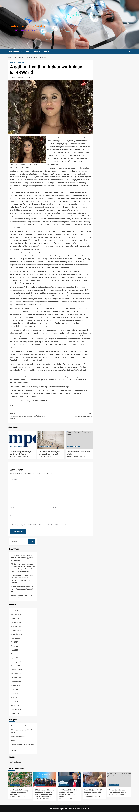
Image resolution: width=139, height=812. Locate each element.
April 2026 (14, 610)
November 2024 (16, 674)
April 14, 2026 (69, 799)
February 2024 (16, 709)
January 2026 (15, 618)
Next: (83, 414)
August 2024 (15, 685)
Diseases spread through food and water (22, 731)
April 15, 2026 (45, 799)
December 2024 (16, 670)
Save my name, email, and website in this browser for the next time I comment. (40, 525)
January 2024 (15, 713)
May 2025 (14, 650)
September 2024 (16, 681)
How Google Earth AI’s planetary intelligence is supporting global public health (22, 557)
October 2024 (16, 678)
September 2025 (16, 634)
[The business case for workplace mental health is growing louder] (50, 440)
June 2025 (14, 646)
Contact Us (25, 51)
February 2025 (16, 662)
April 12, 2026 (119, 794)
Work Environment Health (17, 62)
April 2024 (14, 701)
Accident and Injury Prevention (21, 726)
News (13, 740)
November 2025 (16, 626)
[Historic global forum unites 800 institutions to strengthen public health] (94, 779)
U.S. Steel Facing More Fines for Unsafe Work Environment (20, 452)
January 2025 (15, 666)
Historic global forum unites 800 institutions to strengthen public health (22, 589)
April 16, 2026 (20, 796)
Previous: (28, 416)
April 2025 (14, 654)
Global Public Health (18, 736)
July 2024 (14, 689)
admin (13, 77)
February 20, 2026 (49, 456)
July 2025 (14, 642)
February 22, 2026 (21, 456)
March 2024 (15, 705)
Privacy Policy (36, 51)
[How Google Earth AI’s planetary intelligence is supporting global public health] (20, 779)
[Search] (129, 51)
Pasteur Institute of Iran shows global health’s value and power (21, 596)
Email (54, 507)
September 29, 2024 (23, 77)
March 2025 (15, 658)
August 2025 (15, 638)
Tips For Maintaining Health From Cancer (22, 745)
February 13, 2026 (78, 456)
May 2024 (14, 697)
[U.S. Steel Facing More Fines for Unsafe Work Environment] (22, 440)
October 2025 (16, 630)
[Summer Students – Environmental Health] (79, 440)
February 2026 (16, 614)
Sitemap (47, 51)
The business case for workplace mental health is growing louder (49, 452)
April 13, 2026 (94, 796)
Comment (14, 479)
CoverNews (76, 809)
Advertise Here (13, 51)
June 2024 (14, 693)
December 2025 (16, 622)
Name (12, 507)
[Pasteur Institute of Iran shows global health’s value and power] (119, 779)
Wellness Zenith (15, 762)
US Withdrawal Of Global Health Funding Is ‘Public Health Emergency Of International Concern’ (22, 578)
